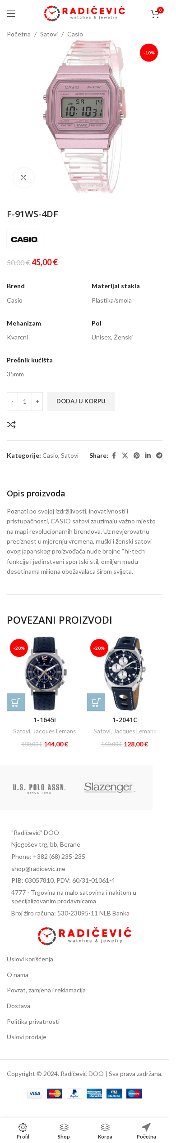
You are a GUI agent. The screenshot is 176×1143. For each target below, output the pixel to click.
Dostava (18, 1005)
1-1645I (44, 719)
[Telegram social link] (159, 456)
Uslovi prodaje (26, 1036)
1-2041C (124, 719)
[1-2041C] (125, 673)
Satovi (49, 34)
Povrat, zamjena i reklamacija (46, 990)
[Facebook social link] (113, 456)
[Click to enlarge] (24, 178)
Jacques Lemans (54, 731)
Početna (19, 34)
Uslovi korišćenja (30, 959)
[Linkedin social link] (148, 456)
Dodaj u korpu (81, 401)
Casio (75, 34)
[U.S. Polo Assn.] (39, 787)
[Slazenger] (110, 787)
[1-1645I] (45, 673)
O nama (17, 974)
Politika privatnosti (33, 1021)
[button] (16, 702)
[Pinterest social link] (137, 456)
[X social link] (125, 456)
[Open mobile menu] (11, 13)
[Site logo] (84, 13)
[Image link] (84, 935)
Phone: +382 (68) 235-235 (48, 856)
